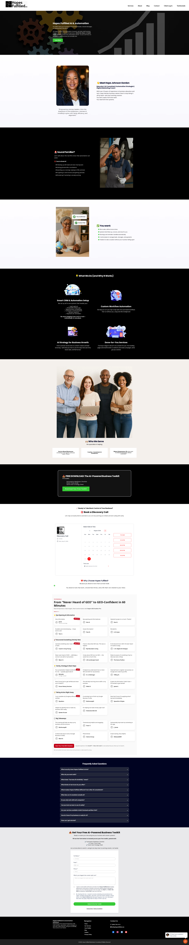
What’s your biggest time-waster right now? (85, 875)
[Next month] (105, 530)
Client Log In (168, 6)
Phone (76, 868)
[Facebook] (113, 932)
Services (130, 6)
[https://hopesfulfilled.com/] (37, 4)
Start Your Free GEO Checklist (64, 746)
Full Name (77, 856)
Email (75, 862)
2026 (99, 530)
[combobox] (96, 566)
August (96, 530)
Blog (148, 6)
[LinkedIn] (122, 932)
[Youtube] (126, 932)
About (140, 6)
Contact (157, 6)
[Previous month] (89, 530)
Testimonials (181, 6)
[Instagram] (117, 932)
